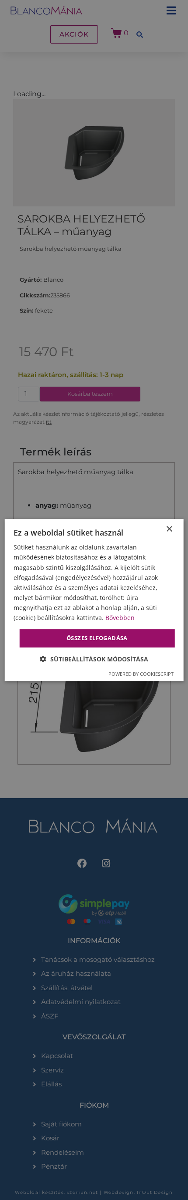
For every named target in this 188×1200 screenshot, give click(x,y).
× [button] (169, 529)
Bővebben (120, 617)
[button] (94, 659)
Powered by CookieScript (141, 674)
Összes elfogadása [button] (97, 638)
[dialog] (94, 600)
